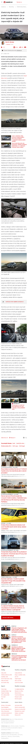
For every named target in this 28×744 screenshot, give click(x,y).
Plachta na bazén (15, 726)
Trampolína (21, 726)
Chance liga (3, 689)
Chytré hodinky (15, 736)
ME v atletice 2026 (5, 694)
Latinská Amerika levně (6, 713)
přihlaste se (19, 50)
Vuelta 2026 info (18, 672)
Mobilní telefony (15, 732)
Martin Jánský (9, 42)
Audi (13, 443)
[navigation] (2, 2)
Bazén (9, 726)
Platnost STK (18, 715)
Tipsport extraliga (5, 693)
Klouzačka (8, 727)
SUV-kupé (22, 446)
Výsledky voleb (4, 676)
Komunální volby (5, 682)
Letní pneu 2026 (18, 705)
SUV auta (15, 446)
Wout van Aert (18, 680)
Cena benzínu (11, 721)
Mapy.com (11, 719)
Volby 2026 (3, 672)
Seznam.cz (19, 2)
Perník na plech (18, 698)
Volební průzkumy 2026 (6, 674)
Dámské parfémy (13, 734)
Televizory (10, 736)
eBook (16, 47)
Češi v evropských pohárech (7, 722)
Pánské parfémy (5, 738)
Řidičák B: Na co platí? (20, 711)
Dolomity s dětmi (5, 715)
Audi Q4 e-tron (20, 443)
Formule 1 (3, 696)
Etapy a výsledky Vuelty (20, 674)
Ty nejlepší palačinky (19, 689)
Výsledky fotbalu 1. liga (6, 691)
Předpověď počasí (18, 719)
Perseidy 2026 (4, 721)
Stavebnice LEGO (5, 734)
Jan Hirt (16, 676)
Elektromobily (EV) (6, 446)
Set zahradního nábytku (16, 727)
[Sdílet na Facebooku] (24, 437)
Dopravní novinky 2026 (20, 709)
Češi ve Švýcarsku (5, 711)
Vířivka (8, 729)
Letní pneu (20, 734)
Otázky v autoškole (19, 713)
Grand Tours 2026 (19, 682)
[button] (14, 33)
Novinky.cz (16, 403)
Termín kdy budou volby (6, 678)
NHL (2, 698)
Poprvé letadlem (5, 707)
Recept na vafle (18, 696)
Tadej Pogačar (18, 678)
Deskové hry (4, 736)
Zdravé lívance (18, 693)
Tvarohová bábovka (19, 694)
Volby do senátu (4, 680)
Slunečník (3, 727)
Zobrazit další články (7, 617)
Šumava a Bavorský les (6, 709)
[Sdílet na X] (26, 437)
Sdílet (22, 47)
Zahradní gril (4, 729)
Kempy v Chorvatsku (6, 705)
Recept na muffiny (19, 691)
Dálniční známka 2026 (20, 707)
